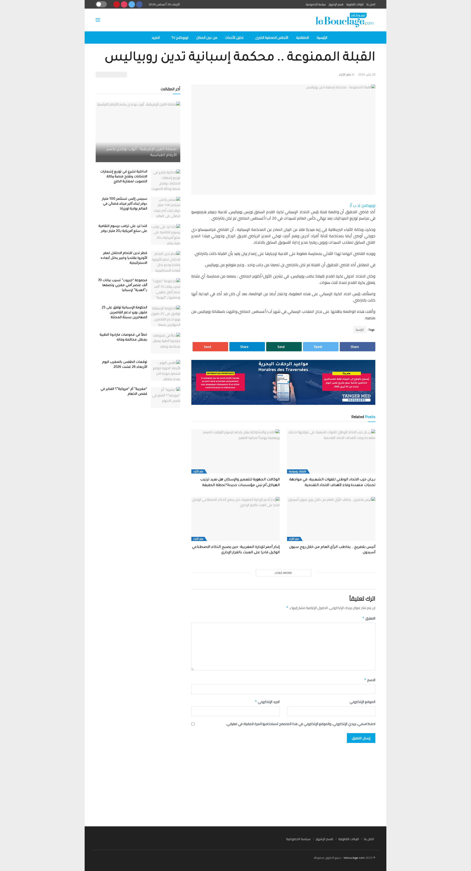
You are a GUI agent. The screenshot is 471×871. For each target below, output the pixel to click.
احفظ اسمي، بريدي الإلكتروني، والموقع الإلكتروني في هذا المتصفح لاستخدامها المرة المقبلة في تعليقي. (300, 723)
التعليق (368, 618)
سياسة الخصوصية (316, 4)
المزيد (156, 37)
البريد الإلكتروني (267, 701)
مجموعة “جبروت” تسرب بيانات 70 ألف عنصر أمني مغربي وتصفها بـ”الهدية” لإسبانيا (122, 285)
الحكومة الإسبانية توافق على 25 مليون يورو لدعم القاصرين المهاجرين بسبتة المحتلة (124, 312)
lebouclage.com (354, 857)
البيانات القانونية (355, 4)
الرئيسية (322, 37)
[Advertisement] (235, 782)
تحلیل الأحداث (234, 37)
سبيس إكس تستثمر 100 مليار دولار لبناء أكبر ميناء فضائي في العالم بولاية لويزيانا (124, 204)
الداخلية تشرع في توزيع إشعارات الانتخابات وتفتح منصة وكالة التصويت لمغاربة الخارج (123, 177)
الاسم (369, 680)
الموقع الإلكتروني (362, 701)
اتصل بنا (370, 4)
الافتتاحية (302, 37)
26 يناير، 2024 (366, 74)
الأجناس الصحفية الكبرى (271, 37)
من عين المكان (206, 37)
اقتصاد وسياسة (297, 471)
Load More (283, 572)
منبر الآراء (345, 74)
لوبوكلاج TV (179, 37)
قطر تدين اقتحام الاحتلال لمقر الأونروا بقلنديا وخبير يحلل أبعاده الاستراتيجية (124, 258)
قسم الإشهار (336, 4)
